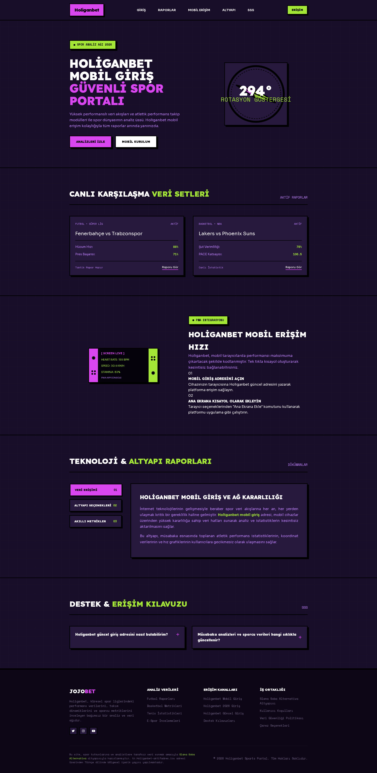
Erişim (297, 10)
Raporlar (167, 10)
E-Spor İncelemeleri (163, 721)
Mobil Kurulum (136, 141)
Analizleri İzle (90, 141)
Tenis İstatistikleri (164, 713)
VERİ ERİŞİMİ (96, 490)
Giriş (141, 10)
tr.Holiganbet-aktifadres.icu (153, 758)
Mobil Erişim (199, 10)
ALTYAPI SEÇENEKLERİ (95, 505)
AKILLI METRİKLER (95, 521)
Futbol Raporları (161, 698)
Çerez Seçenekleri (275, 725)
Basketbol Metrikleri (164, 706)
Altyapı (228, 10)
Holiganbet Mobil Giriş (223, 698)
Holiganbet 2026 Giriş (222, 706)
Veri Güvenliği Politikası (281, 718)
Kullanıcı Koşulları (276, 710)
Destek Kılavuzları (219, 721)
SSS (251, 10)
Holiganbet (86, 10)
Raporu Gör (170, 267)
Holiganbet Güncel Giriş (224, 713)
